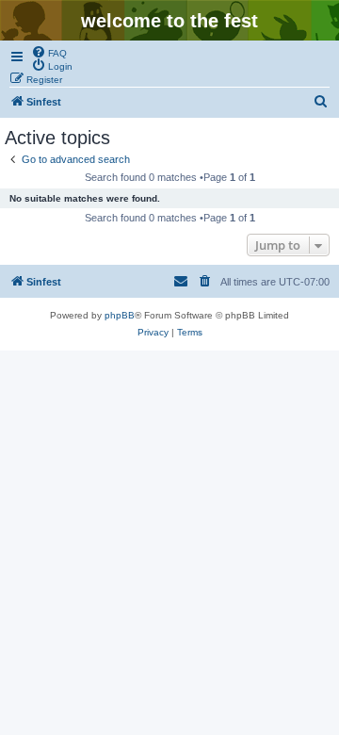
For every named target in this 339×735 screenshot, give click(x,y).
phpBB (120, 315)
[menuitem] (49, 51)
